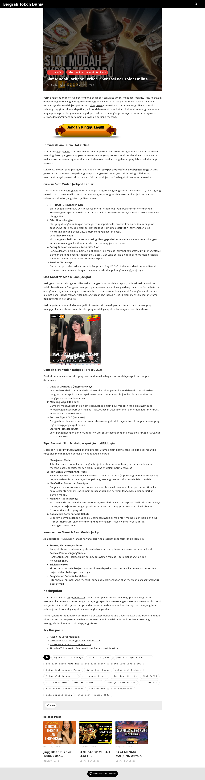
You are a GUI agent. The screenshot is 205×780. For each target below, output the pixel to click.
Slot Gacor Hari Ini (87, 682)
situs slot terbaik (128, 670)
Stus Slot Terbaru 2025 (93, 695)
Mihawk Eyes (51, 761)
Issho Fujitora (61, 85)
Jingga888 (55, 72)
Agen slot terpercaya (68, 657)
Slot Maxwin (149, 682)
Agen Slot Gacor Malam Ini (65, 636)
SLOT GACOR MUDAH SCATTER (94, 754)
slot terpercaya (121, 689)
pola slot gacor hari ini (133, 657)
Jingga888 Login (103, 443)
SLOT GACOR (150, 676)
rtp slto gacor (95, 664)
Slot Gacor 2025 (57, 682)
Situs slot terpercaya (61, 676)
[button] (201, 4)
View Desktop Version (104, 773)
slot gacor (72, 190)
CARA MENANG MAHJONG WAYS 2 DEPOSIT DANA (128, 754)
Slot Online (97, 689)
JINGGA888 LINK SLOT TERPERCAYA (70, 644)
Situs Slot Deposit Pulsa (63, 670)
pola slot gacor (99, 657)
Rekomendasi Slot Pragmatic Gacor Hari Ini (75, 640)
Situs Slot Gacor (97, 670)
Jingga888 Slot (76, 597)
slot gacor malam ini (121, 682)
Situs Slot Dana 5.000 (126, 664)
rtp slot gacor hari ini (62, 664)
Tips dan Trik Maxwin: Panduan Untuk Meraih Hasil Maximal (84, 648)
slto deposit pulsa (59, 695)
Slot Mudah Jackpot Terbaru (87, 72)
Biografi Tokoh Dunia (23, 4)
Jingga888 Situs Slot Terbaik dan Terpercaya (57, 754)
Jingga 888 (63, 151)
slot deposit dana (94, 676)
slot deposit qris (124, 676)
